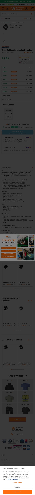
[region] (17, 480)
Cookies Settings (17, 482)
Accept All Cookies (17, 492)
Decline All (17, 487)
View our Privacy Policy (13, 479)
